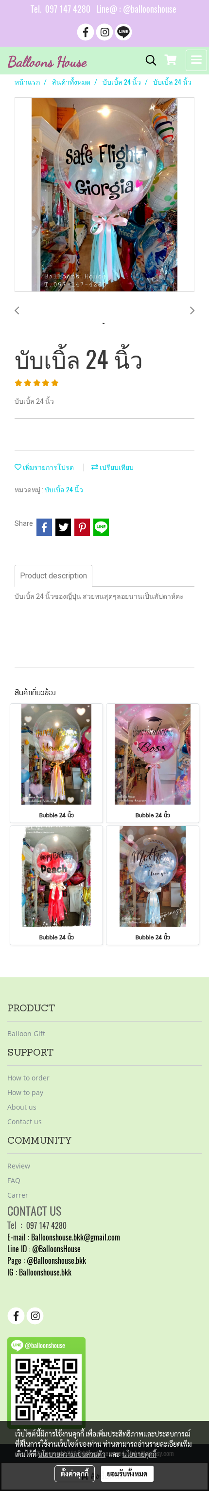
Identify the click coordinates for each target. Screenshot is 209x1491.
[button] (147, 60)
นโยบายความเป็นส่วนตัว (71, 1454)
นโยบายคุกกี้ (139, 1454)
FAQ (13, 1180)
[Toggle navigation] (196, 60)
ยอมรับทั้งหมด (127, 1473)
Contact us (24, 1121)
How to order (28, 1077)
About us (21, 1107)
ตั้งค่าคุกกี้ (74, 1473)
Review (18, 1165)
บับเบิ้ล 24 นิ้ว (64, 489)
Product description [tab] (53, 575)
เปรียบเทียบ (116, 467)
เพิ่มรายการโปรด (47, 467)
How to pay (25, 1092)
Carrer (17, 1195)
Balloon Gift (26, 1033)
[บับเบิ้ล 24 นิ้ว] (104, 195)
